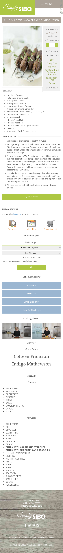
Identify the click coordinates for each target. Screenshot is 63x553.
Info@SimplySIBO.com (31, 505)
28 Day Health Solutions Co (42, 545)
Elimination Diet (31, 301)
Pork (8, 464)
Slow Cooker (13, 476)
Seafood (11, 473)
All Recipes (12, 388)
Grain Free (12, 441)
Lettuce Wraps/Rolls (18, 452)
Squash (10, 481)
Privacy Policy (14, 537)
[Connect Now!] (61, 2)
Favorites (12, 229)
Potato (10, 467)
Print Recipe (33, 197)
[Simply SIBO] (17, 6)
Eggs (8, 438)
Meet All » (31, 375)
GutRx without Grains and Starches (52, 72)
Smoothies (12, 479)
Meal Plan (31, 229)
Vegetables (12, 484)
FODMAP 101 (31, 285)
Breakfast (12, 394)
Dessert (10, 397)
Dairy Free (52, 63)
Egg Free (52, 67)
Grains (9, 444)
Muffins (10, 455)
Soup (8, 411)
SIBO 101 (31, 293)
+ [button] (56, 45)
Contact (51, 537)
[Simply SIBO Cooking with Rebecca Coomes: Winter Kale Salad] (46, 331)
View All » (31, 342)
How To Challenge (31, 310)
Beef (52, 60)
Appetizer (11, 391)
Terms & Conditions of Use (34, 537)
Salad (9, 402)
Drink (9, 400)
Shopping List (50, 229)
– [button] (47, 45)
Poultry (10, 470)
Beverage (11, 429)
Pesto (52, 83)
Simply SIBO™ (22, 545)
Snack (9, 408)
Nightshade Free (51, 79)
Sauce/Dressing (15, 405)
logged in (17, 214)
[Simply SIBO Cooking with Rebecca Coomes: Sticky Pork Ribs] (16, 331)
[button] (47, 33)
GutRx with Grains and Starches (25, 447)
